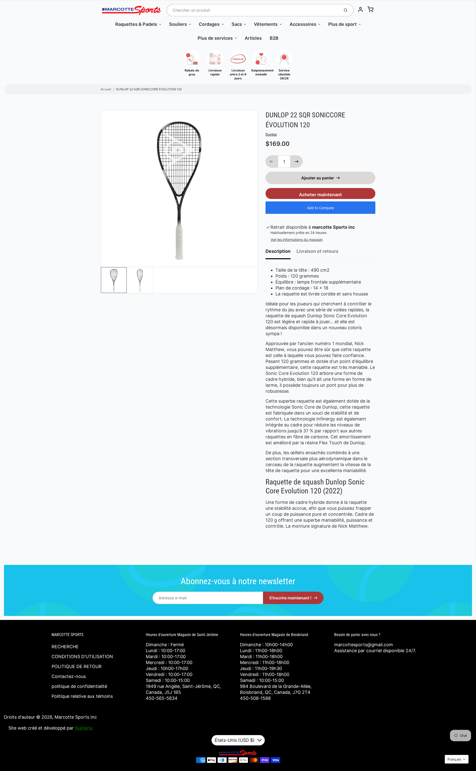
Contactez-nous (69, 676)
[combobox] (253, 10)
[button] (456, 759)
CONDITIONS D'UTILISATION (82, 656)
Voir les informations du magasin (296, 239)
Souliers (178, 24)
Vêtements (266, 24)
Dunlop (271, 134)
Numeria (83, 728)
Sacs (237, 24)
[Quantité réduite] (272, 161)
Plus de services (215, 38)
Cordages (209, 24)
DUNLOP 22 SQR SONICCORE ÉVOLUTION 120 (149, 89)
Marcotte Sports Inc (76, 717)
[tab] (281, 252)
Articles (253, 38)
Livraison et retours (317, 251)
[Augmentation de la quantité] (296, 161)
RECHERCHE (65, 646)
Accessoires (303, 24)
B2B (274, 38)
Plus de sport (342, 24)
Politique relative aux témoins (82, 696)
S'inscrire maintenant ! (290, 597)
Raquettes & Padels (136, 24)
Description (278, 251)
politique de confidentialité (79, 686)
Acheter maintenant (320, 194)
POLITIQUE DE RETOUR (77, 666)
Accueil (106, 89)
